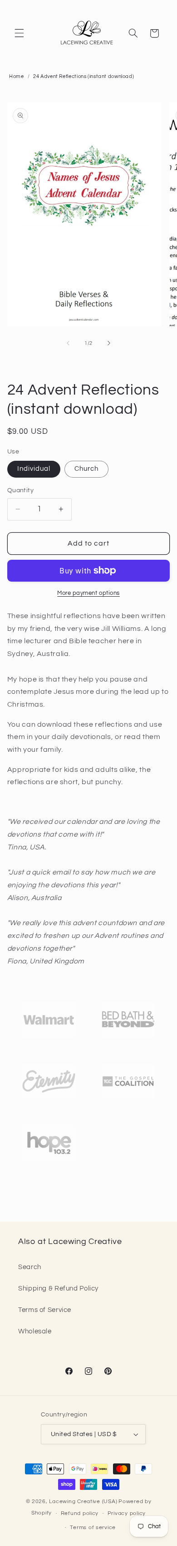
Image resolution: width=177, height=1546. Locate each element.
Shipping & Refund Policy (58, 1288)
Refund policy (80, 1513)
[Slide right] (109, 343)
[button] (19, 33)
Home (16, 76)
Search (29, 1267)
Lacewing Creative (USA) (83, 1501)
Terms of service (93, 1527)
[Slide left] (68, 343)
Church (86, 468)
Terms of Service (44, 1310)
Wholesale (35, 1331)
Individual (34, 468)
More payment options (88, 593)
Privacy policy (127, 1513)
